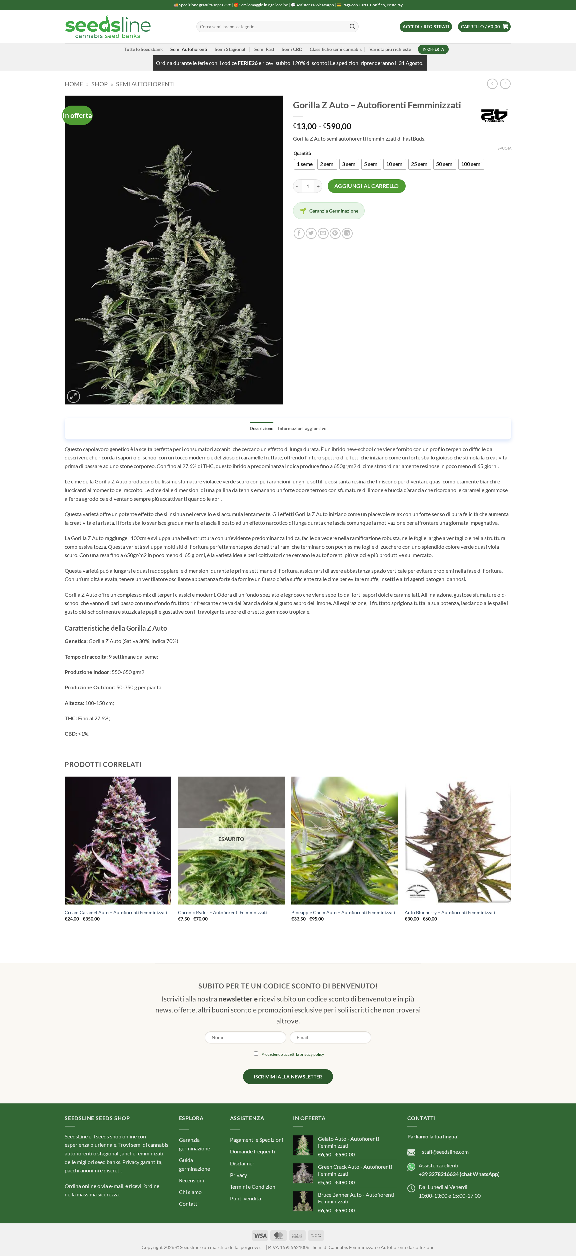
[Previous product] (505, 84)
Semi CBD (292, 49)
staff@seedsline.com (445, 1151)
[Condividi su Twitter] (311, 233)
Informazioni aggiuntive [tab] (302, 428)
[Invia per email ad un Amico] (323, 233)
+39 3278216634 (439, 1174)
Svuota (504, 148)
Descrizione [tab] (262, 428)
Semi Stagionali (231, 49)
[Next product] (492, 84)
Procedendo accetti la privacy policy (292, 1054)
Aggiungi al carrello (366, 186)
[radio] (304, 164)
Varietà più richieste (390, 49)
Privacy (238, 1175)
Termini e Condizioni (253, 1186)
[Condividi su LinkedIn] (347, 233)
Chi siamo (190, 1192)
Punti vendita (245, 1198)
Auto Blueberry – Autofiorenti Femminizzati (450, 912)
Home (74, 84)
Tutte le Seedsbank (143, 49)
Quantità (302, 153)
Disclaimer (242, 1163)
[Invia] (352, 26)
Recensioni (191, 1180)
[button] (426, 26)
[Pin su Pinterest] (335, 233)
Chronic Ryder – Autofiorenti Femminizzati (222, 912)
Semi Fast (264, 49)
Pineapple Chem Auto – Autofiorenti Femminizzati (343, 912)
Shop (99, 84)
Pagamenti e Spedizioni (256, 1139)
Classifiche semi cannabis (336, 49)
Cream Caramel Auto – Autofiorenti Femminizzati (116, 912)
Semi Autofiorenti (188, 49)
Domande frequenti (252, 1151)
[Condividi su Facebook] (299, 233)
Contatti (189, 1203)
